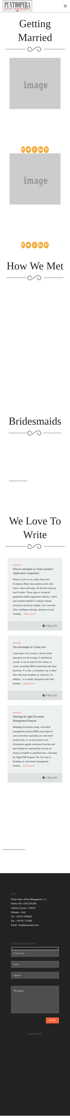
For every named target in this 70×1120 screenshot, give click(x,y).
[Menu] (65, 6)
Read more (29, 614)
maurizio (17, 565)
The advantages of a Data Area (29, 647)
